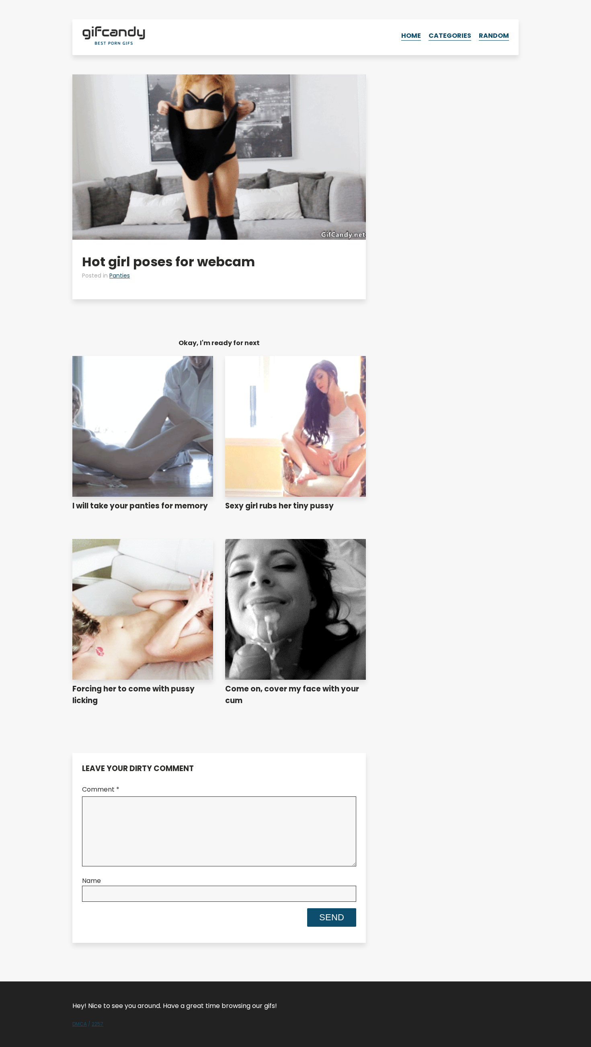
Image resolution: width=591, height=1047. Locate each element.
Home (411, 35)
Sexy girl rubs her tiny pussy (279, 505)
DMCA (79, 1023)
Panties (119, 276)
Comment (100, 789)
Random (494, 35)
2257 (97, 1023)
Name (91, 880)
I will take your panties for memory (140, 505)
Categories (450, 35)
